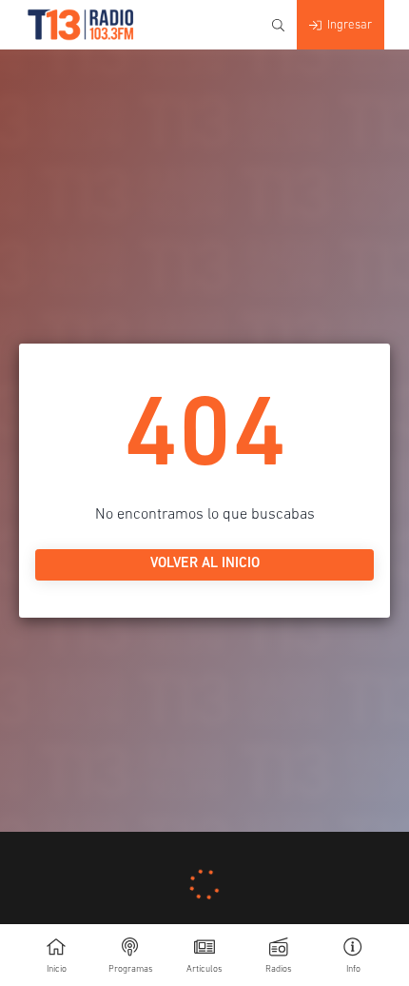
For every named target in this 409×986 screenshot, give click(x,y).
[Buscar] (278, 25)
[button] (353, 955)
